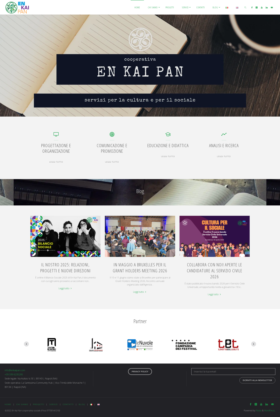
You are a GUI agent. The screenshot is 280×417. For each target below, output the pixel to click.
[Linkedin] (266, 7)
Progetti (38, 404)
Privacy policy (140, 371)
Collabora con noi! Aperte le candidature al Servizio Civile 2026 (214, 270)
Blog (82, 404)
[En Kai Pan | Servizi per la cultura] (17, 7)
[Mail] (271, 7)
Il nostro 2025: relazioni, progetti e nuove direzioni (65, 267)
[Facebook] (252, 7)
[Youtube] (261, 7)
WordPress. (269, 410)
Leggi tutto (56, 162)
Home (8, 404)
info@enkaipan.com (15, 370)
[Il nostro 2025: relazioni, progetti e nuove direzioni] (65, 257)
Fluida (258, 410)
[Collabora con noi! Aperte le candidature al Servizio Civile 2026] (214, 257)
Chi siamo (22, 404)
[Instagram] (256, 7)
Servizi (53, 404)
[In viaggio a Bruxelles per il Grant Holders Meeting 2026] (140, 257)
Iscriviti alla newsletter (257, 380)
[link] (245, 7)
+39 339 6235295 (14, 374)
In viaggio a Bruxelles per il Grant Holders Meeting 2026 (140, 267)
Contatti (68, 404)
